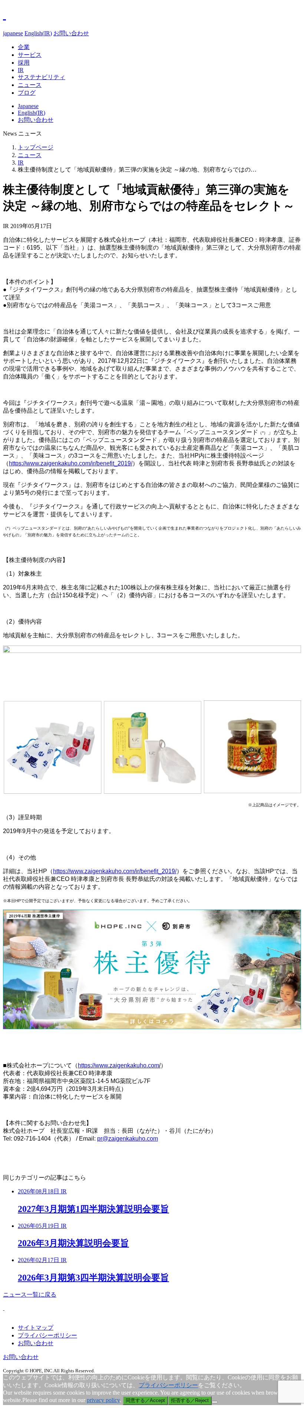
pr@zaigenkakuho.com (127, 1138)
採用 (24, 62)
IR (21, 70)
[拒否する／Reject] (215, 1402)
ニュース (30, 85)
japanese (13, 33)
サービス (30, 55)
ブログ (27, 93)
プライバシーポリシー (47, 1335)
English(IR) (38, 33)
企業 (24, 47)
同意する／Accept (145, 1400)
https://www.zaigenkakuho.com (118, 1065)
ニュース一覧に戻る (29, 1294)
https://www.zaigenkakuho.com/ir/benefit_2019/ (70, 463)
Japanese (28, 106)
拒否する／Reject (190, 1400)
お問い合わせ (71, 33)
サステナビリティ (41, 77)
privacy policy (103, 1400)
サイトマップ (35, 1327)
